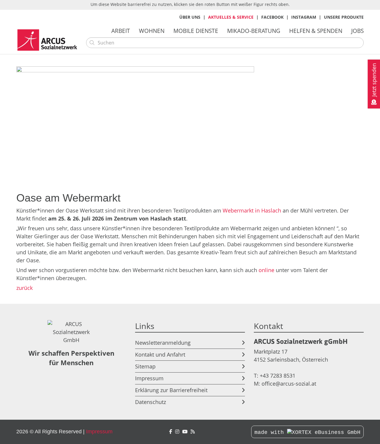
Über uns (189, 17)
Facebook (272, 17)
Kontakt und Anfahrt (160, 354)
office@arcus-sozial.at (289, 383)
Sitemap (145, 366)
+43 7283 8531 (277, 375)
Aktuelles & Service (231, 17)
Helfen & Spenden (315, 31)
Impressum (149, 378)
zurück (24, 287)
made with (270, 432)
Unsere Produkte (344, 17)
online (266, 270)
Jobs (357, 31)
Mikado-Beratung (253, 31)
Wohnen (151, 31)
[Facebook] (170, 431)
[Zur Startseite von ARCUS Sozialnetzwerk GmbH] (49, 40)
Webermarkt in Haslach (253, 210)
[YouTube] (185, 431)
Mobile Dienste (195, 31)
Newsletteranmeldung (163, 342)
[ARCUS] (193, 431)
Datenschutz (150, 401)
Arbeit (120, 31)
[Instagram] (177, 431)
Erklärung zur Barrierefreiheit (171, 390)
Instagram (303, 17)
